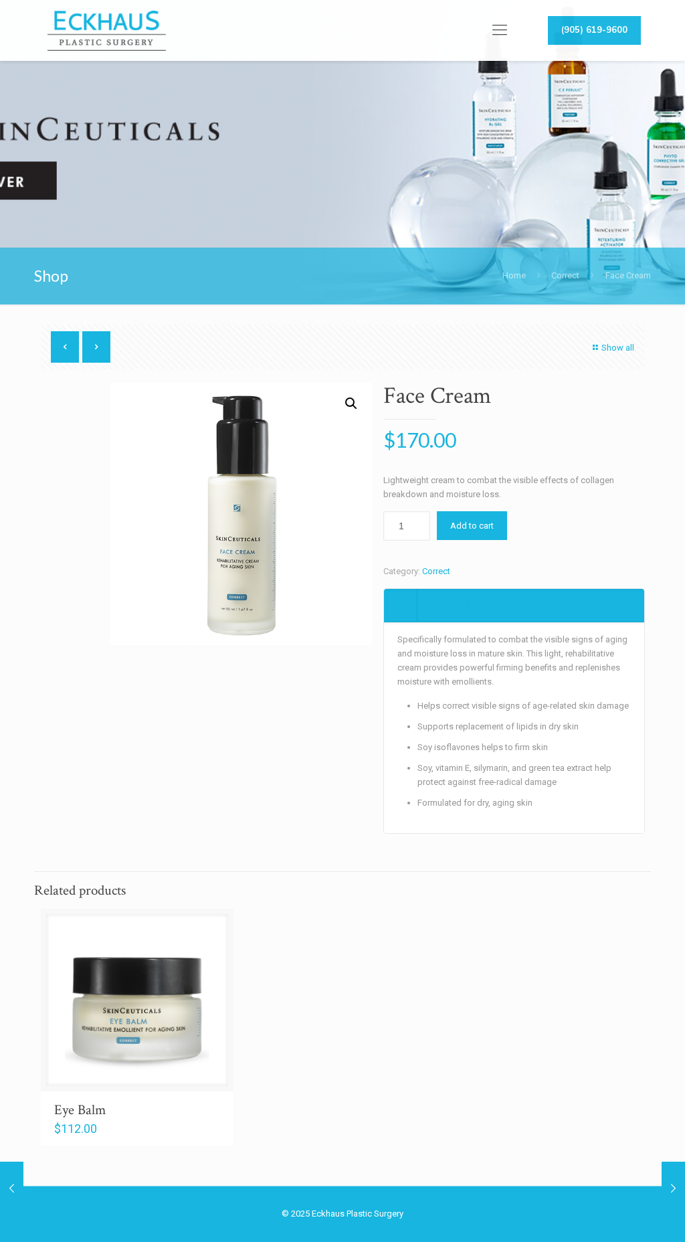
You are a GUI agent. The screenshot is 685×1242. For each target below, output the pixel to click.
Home (514, 275)
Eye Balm (80, 1110)
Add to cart (472, 526)
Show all (617, 348)
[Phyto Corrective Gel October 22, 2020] (673, 1188)
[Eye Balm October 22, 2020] (11, 1188)
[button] (351, 403)
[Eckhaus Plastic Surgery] (106, 30)
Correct (565, 275)
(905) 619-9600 (594, 30)
